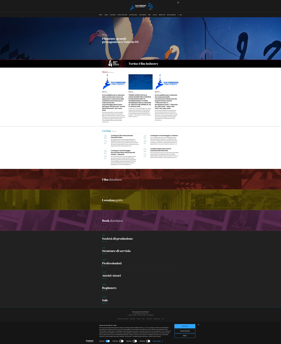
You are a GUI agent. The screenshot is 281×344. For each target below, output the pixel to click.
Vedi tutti (113, 131)
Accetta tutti (185, 326)
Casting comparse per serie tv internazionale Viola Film (160, 150)
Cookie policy (149, 318)
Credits (162, 318)
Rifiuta (185, 335)
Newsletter (162, 14)
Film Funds (113, 14)
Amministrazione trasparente (122, 318)
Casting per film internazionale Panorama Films (122, 136)
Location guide (133, 14)
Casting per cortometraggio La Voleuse (164, 135)
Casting (155, 14)
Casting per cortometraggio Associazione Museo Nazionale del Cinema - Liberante (123, 152)
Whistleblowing (171, 14)
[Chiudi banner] (198, 324)
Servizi (106, 14)
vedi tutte (111, 72)
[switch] (121, 341)
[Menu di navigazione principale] (178, 2)
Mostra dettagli (157, 341)
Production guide (122, 14)
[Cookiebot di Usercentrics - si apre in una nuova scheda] (89, 341)
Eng (181, 14)
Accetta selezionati (185, 331)
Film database (142, 14)
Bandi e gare (132, 318)
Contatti (138, 318)
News (149, 14)
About (100, 14)
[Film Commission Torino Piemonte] (140, 6)
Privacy (143, 318)
